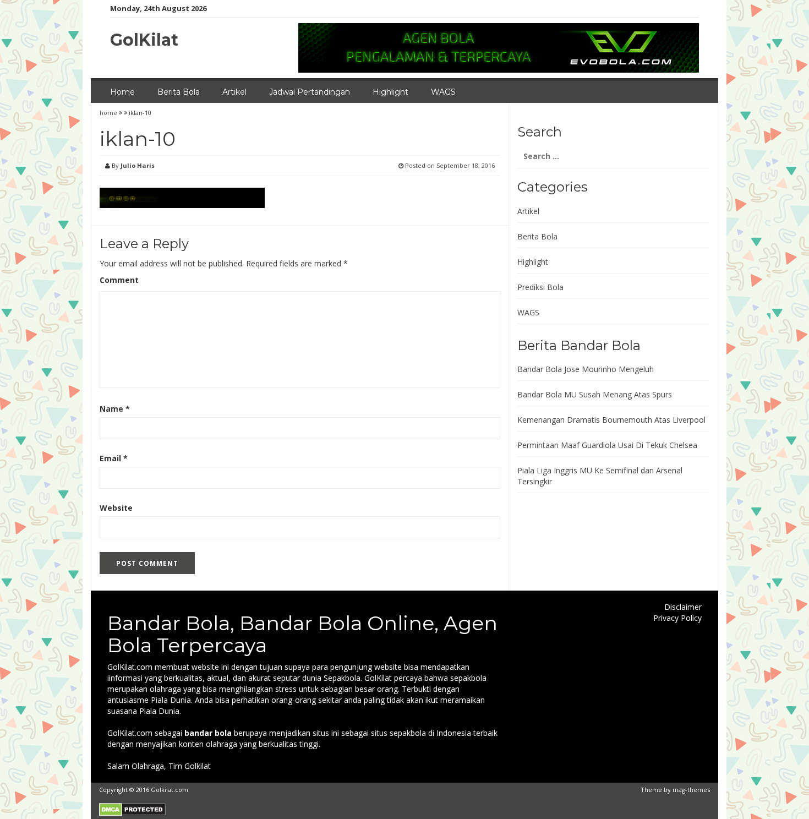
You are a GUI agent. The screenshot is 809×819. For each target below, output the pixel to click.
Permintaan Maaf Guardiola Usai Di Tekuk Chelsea (607, 445)
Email (114, 458)
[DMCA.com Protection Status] (132, 809)
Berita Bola (178, 92)
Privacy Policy (677, 618)
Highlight (390, 92)
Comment (119, 280)
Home (122, 92)
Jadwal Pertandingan (309, 92)
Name (115, 408)
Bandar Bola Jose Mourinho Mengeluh (585, 369)
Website (116, 508)
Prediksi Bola (540, 287)
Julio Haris (138, 165)
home (109, 112)
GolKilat (144, 40)
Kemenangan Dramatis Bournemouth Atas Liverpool (611, 419)
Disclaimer (683, 607)
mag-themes (691, 789)
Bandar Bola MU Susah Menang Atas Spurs (594, 394)
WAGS (443, 92)
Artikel (234, 92)
